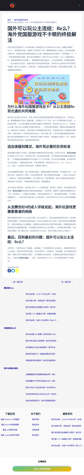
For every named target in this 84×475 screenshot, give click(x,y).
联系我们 (35, 435)
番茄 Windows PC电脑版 (10, 419)
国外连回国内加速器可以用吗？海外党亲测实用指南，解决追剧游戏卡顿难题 (42, 307)
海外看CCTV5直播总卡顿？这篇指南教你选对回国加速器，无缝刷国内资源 (42, 314)
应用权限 (35, 430)
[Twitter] (13, 271)
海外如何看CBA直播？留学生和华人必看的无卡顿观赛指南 (42, 334)
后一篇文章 (67, 282)
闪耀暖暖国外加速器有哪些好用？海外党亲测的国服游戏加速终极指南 (42, 374)
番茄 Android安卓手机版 (10, 435)
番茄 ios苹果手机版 (10, 430)
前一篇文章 (17, 282)
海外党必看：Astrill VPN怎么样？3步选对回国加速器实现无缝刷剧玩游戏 (42, 294)
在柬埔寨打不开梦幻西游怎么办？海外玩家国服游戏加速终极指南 (42, 381)
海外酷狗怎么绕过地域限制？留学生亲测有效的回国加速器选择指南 (42, 347)
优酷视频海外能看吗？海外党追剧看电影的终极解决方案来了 (42, 360)
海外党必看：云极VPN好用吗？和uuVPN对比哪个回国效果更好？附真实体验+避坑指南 (42, 320)
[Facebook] (9, 271)
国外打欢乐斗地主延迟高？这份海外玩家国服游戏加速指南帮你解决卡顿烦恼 (42, 387)
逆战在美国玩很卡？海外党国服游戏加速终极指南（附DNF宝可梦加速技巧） (42, 401)
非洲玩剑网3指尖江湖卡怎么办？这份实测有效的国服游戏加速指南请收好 (42, 394)
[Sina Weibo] (17, 271)
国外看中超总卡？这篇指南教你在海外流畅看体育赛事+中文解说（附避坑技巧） (42, 354)
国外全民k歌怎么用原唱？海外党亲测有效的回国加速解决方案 (42, 341)
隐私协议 (35, 425)
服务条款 (35, 419)
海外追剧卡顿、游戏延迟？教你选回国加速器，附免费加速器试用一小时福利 (42, 301)
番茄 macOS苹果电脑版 (10, 425)
